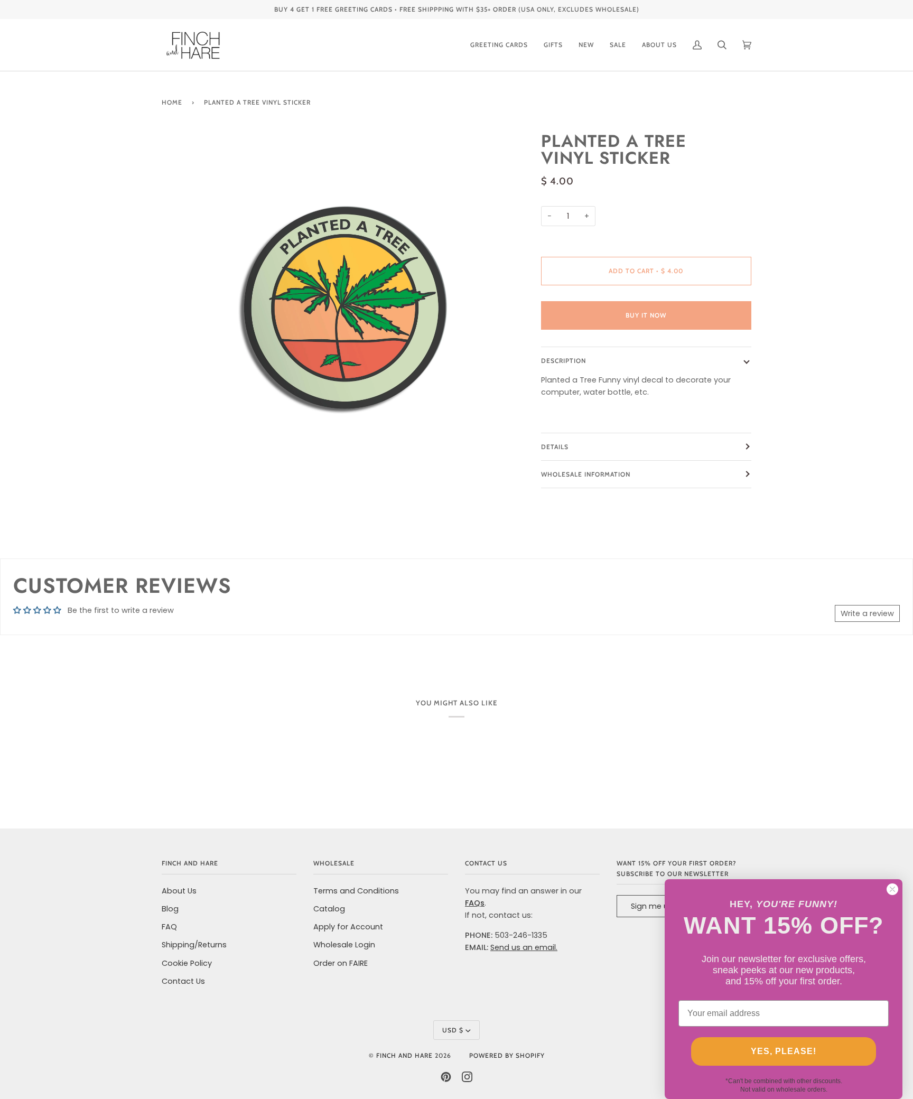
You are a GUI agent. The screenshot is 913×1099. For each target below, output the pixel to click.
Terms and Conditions (356, 891)
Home (172, 102)
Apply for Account (348, 926)
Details (555, 447)
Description (563, 361)
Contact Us (183, 981)
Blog (170, 909)
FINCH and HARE (404, 1055)
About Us (179, 891)
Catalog (329, 909)
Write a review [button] (867, 613)
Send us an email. (523, 947)
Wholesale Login (344, 944)
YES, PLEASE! (783, 1051)
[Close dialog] (892, 889)
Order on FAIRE (340, 963)
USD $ (452, 1030)
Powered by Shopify (507, 1055)
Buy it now (646, 315)
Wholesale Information (585, 474)
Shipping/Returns (194, 944)
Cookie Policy (187, 963)
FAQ (169, 926)
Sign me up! (653, 906)
